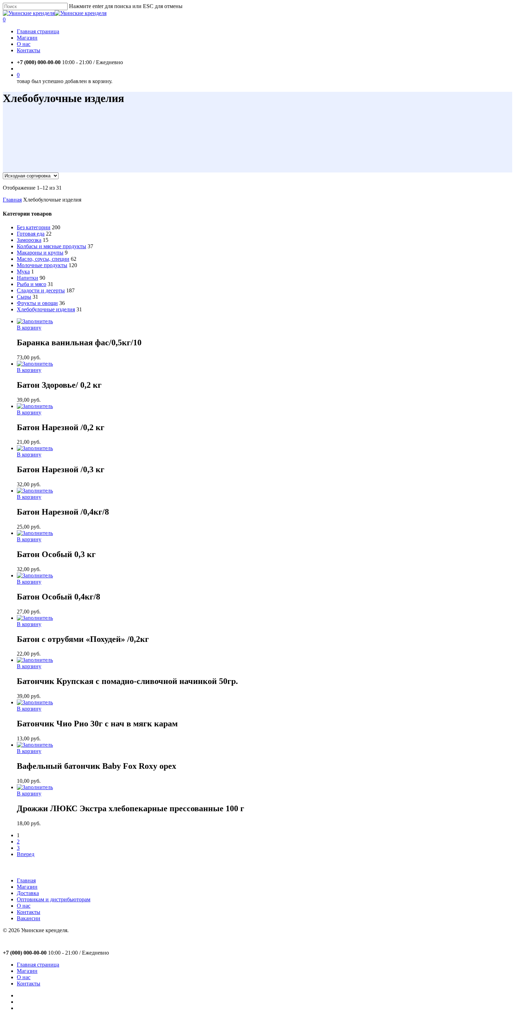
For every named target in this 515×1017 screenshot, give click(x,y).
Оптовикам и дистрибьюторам (53, 899)
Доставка (28, 893)
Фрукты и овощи (37, 303)
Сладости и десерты (41, 290)
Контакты (28, 912)
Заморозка (29, 240)
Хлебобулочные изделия (46, 309)
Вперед (25, 854)
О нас (23, 906)
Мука (23, 271)
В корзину (29, 328)
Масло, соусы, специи (43, 259)
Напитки (27, 278)
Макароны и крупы (40, 253)
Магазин (27, 887)
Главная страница (38, 965)
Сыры (24, 297)
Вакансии (28, 918)
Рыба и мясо (31, 284)
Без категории (33, 227)
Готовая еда (30, 234)
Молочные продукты (42, 265)
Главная (12, 200)
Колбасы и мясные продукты (51, 246)
